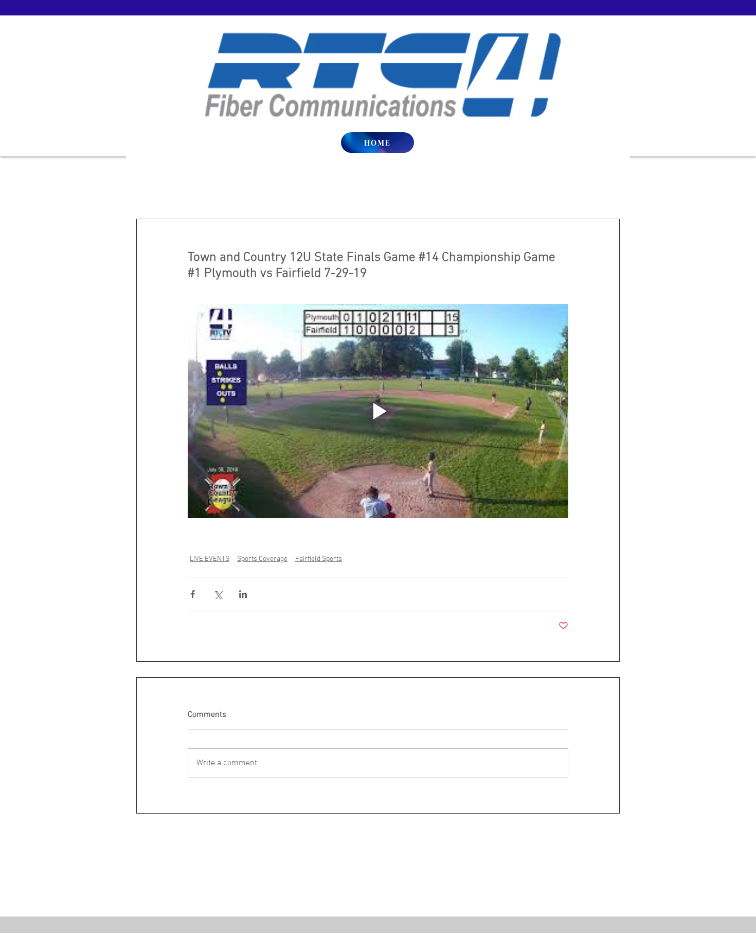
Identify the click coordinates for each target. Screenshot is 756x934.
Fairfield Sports (318, 559)
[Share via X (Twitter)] (218, 594)
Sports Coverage (262, 559)
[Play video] (378, 411)
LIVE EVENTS (209, 559)
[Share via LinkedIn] (243, 594)
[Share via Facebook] (192, 594)
